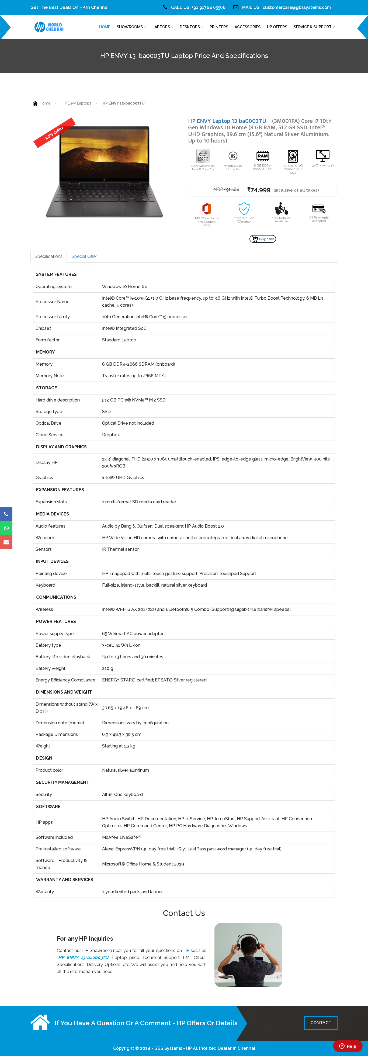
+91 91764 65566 (208, 7)
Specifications (49, 256)
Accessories (248, 27)
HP (186, 950)
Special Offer (84, 256)
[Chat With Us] (6, 528)
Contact (320, 1022)
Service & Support (313, 27)
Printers (219, 27)
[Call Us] (6, 514)
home (104, 27)
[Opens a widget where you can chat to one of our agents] (348, 1046)
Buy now (266, 239)
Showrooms (130, 27)
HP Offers (277, 27)
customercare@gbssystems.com (297, 7)
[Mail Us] (6, 542)
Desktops (190, 27)
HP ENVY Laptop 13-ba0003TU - (260, 131)
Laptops (161, 27)
